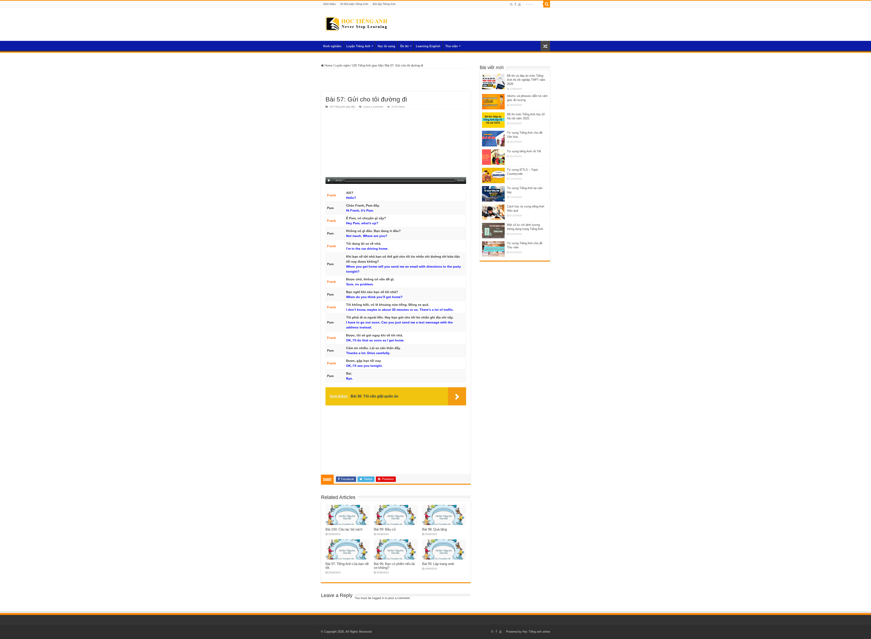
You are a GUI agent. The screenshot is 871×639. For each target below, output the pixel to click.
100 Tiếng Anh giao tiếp (367, 65)
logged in (378, 598)
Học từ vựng (386, 46)
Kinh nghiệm (332, 46)
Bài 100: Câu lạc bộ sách (343, 529)
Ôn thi (404, 46)
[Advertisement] (396, 80)
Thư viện (451, 46)
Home (328, 65)
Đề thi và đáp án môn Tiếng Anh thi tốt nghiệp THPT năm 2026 (526, 80)
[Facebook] (515, 4)
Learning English (428, 46)
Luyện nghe (342, 65)
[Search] (546, 4)
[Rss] (511, 4)
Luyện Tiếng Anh (358, 46)
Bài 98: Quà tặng (434, 529)
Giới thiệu (329, 4)
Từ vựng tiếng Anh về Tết (524, 151)
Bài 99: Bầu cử (385, 529)
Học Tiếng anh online (536, 631)
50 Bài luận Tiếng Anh (354, 4)
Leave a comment (373, 106)
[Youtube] (519, 4)
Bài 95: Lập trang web (438, 564)
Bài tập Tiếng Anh (384, 4)
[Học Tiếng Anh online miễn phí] (356, 23)
